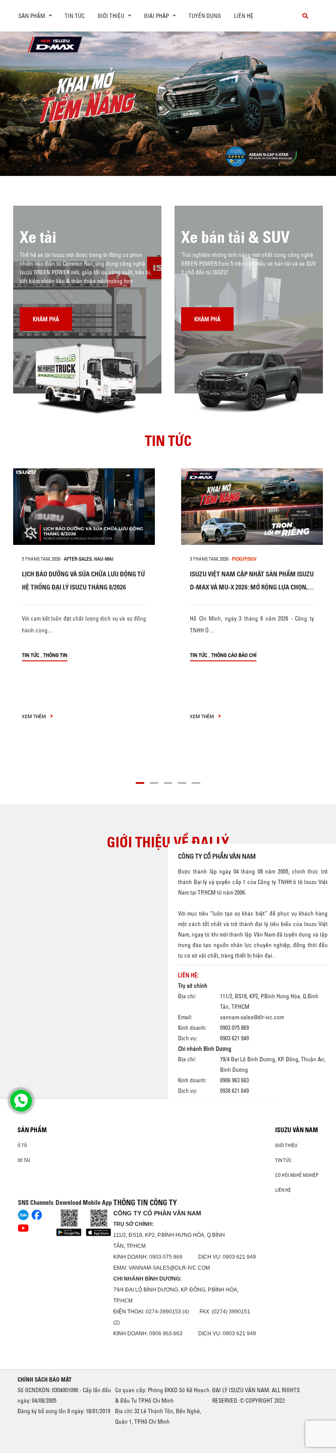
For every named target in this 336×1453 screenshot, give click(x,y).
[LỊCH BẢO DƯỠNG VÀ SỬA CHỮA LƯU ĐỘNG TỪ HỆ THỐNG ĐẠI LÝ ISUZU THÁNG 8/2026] (84, 506)
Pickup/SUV (244, 559)
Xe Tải (24, 1160)
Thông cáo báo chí (233, 655)
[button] (100, 159)
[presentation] (24, 104)
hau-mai (103, 559)
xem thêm (34, 716)
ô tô (22, 1145)
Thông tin (55, 655)
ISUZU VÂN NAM (296, 1130)
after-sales (78, 559)
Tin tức (74, 15)
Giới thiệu (286, 1145)
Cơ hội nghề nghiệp (296, 1175)
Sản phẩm (32, 1130)
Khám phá (46, 319)
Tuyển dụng (205, 15)
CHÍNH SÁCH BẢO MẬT (45, 1379)
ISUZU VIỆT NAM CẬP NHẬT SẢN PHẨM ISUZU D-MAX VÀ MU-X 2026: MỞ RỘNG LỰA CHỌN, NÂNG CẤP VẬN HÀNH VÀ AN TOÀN (252, 587)
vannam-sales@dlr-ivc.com (252, 1017)
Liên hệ (243, 15)
